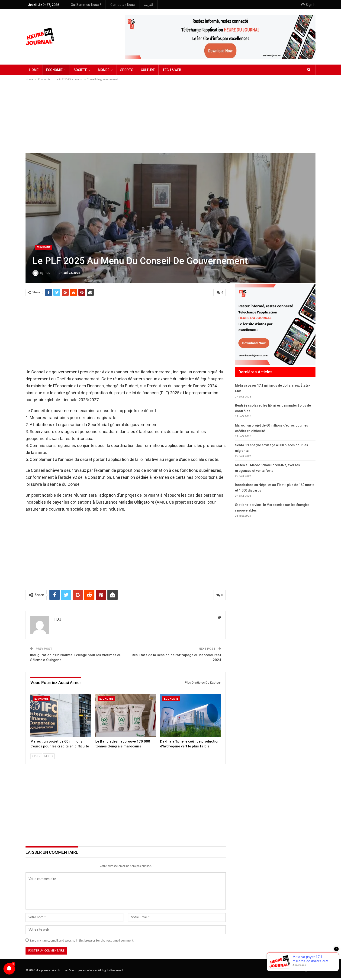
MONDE (103, 70)
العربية (148, 5)
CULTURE (148, 70)
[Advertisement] (170, 116)
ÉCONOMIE (54, 70)
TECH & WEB (171, 70)
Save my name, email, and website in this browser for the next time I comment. (82, 940)
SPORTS (126, 70)
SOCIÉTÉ (80, 70)
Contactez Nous (122, 5)
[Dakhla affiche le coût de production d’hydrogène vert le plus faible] (190, 715)
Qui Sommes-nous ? (86, 5)
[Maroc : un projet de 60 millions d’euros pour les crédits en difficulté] (60, 715)
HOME (34, 70)
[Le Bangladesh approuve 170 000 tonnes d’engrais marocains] (125, 715)
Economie (43, 247)
